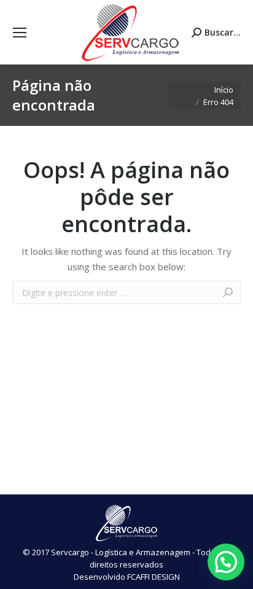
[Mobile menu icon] (19, 32)
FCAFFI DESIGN (153, 576)
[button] (226, 562)
